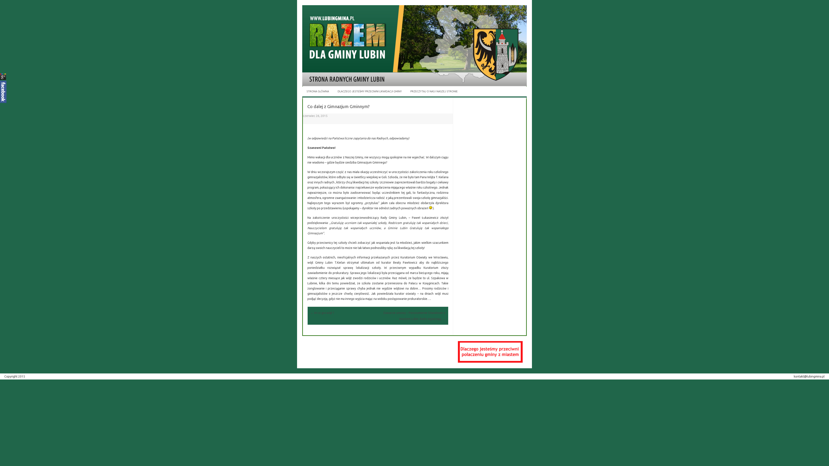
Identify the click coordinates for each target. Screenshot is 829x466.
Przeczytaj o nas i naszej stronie (434, 91)
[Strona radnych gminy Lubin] (414, 85)
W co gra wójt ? (322, 313)
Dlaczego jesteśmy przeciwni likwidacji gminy (370, 91)
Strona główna (318, 91)
